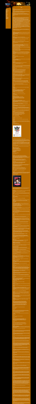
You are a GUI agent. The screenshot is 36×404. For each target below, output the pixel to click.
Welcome (7, 9)
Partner (6, 16)
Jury (6, 13)
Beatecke (7, 14)
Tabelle (6, 11)
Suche (6, 12)
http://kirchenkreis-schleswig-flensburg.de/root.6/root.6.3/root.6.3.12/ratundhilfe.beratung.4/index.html (19, 249)
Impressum (7, 17)
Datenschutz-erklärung (7, 18)
